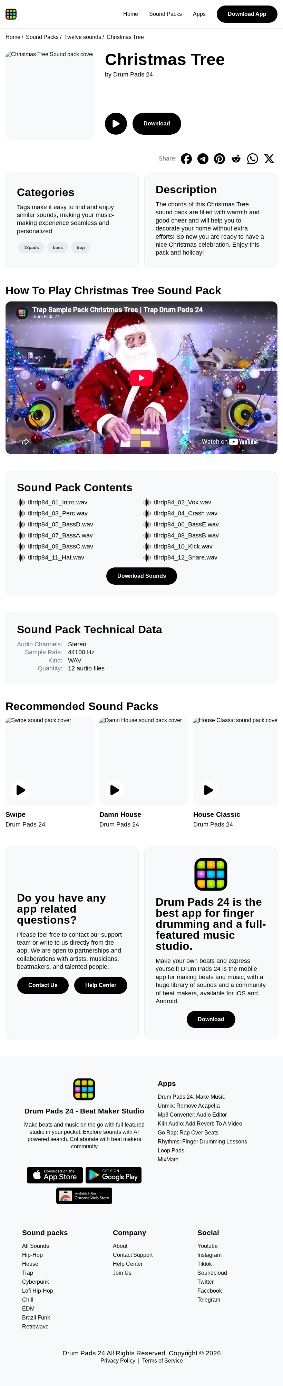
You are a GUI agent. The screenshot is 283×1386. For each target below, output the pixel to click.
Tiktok (204, 1264)
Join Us (122, 1273)
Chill (27, 1300)
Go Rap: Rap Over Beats (188, 1133)
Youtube (207, 1246)
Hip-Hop (32, 1255)
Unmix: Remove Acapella (189, 1106)
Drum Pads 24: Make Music (191, 1097)
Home (130, 14)
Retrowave (35, 1326)
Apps (199, 14)
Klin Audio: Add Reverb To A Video (200, 1124)
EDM (28, 1309)
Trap (27, 1273)
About (120, 1246)
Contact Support (133, 1255)
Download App (247, 14)
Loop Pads (171, 1150)
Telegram (208, 1300)
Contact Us (43, 985)
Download (157, 123)
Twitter (205, 1282)
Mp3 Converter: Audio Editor (192, 1115)
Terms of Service (162, 1361)
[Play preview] (20, 790)
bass (58, 247)
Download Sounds (141, 576)
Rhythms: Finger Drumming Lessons (202, 1141)
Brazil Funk (36, 1318)
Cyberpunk (35, 1282)
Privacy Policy (117, 1361)
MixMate (168, 1159)
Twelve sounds (82, 37)
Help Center (100, 985)
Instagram (209, 1255)
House (30, 1264)
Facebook (209, 1291)
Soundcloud (212, 1273)
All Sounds (35, 1246)
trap (81, 247)
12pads (31, 247)
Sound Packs (165, 14)
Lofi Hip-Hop (37, 1291)
